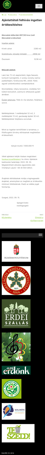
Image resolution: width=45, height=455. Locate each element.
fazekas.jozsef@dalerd (11, 159)
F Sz (4, 14)
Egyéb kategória (26, 14)
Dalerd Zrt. (11, 10)
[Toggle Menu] (40, 235)
